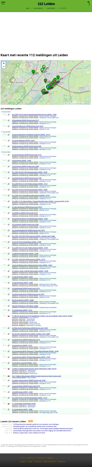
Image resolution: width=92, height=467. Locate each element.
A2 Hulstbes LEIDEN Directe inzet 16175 (25, 213)
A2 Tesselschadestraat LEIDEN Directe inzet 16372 (28, 230)
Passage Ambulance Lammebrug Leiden (25, 306)
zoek (89, 4)
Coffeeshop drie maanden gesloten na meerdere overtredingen (36, 424)
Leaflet (68, 104)
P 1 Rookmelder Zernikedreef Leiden (24, 403)
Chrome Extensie (50, 461)
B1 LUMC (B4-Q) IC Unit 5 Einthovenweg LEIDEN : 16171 (30, 184)
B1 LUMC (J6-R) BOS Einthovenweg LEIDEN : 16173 (28, 259)
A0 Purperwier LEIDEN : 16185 (21, 160)
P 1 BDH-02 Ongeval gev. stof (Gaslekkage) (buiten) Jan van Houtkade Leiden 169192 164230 (42, 316)
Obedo (50, 458)
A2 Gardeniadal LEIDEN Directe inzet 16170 (26, 288)
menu (3, 4)
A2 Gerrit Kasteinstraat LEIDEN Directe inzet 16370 (28, 294)
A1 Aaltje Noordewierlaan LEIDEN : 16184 (25, 253)
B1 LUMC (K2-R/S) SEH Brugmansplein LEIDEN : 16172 (29, 398)
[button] (42, 70)
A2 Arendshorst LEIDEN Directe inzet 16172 (26, 339)
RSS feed (38, 461)
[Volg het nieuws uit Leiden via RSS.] (29, 421)
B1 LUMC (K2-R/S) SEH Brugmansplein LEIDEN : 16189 (29, 172)
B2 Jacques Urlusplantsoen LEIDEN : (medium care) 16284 (31, 334)
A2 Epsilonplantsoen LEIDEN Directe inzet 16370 (27, 126)
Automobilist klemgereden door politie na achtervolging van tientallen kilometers (42, 431)
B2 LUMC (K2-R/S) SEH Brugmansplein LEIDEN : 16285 (29, 189)
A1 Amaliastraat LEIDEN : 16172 (22, 310)
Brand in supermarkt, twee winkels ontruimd (29, 433)
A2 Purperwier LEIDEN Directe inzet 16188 (25, 166)
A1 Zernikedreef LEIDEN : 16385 (22, 409)
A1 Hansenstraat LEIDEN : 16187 (22, 277)
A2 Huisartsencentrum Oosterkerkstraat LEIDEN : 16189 (30, 219)
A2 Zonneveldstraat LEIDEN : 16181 (23, 140)
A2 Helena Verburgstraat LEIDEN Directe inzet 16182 (29, 380)
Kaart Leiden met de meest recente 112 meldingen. (45, 82)
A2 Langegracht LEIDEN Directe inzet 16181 (26, 386)
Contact (22, 461)
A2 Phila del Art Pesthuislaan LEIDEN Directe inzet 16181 (30, 328)
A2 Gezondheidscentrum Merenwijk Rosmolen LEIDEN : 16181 (32, 265)
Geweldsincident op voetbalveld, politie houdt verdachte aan (34, 426)
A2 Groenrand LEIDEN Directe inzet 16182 (25, 224)
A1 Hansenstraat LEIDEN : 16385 (22, 282)
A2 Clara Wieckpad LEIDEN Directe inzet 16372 (27, 207)
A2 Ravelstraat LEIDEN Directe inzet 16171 (25, 120)
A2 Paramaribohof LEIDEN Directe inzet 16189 (27, 178)
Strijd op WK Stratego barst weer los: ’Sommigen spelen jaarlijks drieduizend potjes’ (43, 428)
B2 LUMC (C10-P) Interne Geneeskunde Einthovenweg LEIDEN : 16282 (34, 114)
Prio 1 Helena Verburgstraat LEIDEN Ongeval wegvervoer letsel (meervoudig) (36, 376)
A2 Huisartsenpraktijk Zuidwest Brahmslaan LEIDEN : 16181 (31, 357)
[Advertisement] (46, 31)
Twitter (30, 461)
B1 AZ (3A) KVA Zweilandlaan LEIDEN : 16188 (26, 242)
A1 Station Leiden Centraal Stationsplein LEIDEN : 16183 (30, 271)
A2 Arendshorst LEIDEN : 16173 (22, 345)
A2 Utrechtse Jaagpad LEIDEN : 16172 (24, 363)
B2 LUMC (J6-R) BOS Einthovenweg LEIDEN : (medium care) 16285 (33, 236)
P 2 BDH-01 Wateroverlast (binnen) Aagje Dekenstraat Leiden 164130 (34, 369)
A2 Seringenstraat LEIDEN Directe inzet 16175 (26, 155)
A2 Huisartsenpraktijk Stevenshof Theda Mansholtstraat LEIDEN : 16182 (35, 351)
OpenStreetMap (78, 104)
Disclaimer (61, 461)
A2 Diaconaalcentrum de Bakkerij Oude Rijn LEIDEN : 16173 (31, 134)
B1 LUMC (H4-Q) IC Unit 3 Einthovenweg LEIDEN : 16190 (30, 248)
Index (27, 8)
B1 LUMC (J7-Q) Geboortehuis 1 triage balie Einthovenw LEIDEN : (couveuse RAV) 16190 (40, 201)
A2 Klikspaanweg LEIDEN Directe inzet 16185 (26, 146)
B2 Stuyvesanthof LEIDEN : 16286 (23, 300)
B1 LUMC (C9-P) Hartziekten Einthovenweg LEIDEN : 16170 (30, 195)
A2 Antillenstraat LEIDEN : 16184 (22, 392)
